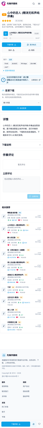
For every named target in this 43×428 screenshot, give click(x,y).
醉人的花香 (11, 237)
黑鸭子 (9, 327)
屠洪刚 (9, 255)
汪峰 (8, 302)
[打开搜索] (33, 3)
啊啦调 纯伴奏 (12, 213)
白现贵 (18, 218)
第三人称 (10, 310)
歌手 (3, 412)
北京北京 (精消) (13, 297)
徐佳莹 (9, 280)
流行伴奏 (24, 218)
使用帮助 (5, 386)
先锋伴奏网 (12, 355)
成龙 (8, 267)
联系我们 (5, 391)
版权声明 (26, 396)
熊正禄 (13, 218)
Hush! (9, 315)
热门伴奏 (5, 407)
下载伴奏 (10, 45)
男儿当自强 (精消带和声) (16, 262)
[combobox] (21, 102)
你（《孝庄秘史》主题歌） (16, 250)
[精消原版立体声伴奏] (14, 215)
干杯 (9, 287)
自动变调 (23, 108)
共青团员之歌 (12, 322)
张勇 (10, 60)
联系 (33, 50)
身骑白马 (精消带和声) (15, 275)
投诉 (10, 50)
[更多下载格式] (33, 424)
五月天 (9, 290)
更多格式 (33, 45)
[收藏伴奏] (39, 424)
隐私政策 (26, 391)
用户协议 (26, 386)
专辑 (3, 417)
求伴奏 (4, 396)
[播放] (5, 33)
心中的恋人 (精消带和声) (16, 225)
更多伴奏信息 (10, 70)
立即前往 (34, 80)
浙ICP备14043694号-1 (10, 376)
